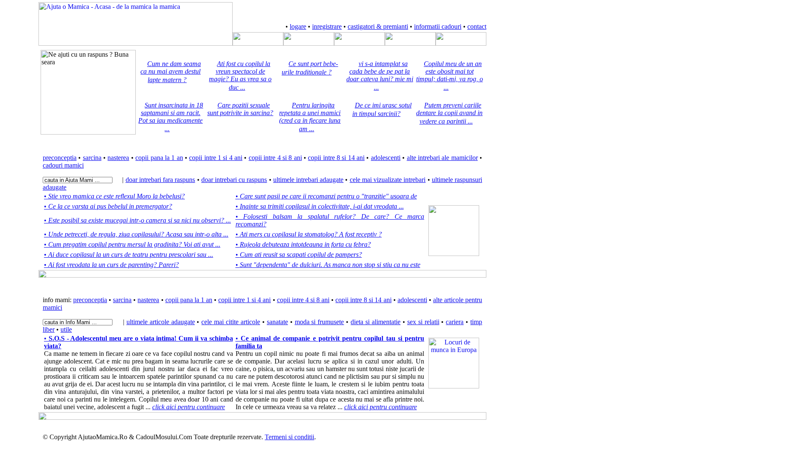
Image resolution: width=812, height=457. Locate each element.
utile (66, 329)
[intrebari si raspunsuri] (308, 43)
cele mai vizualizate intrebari (388, 179)
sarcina (92, 157)
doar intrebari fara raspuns (160, 179)
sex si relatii (423, 321)
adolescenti (386, 157)
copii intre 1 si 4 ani (215, 157)
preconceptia (60, 157)
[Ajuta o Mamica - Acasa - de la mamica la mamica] (135, 43)
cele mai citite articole (230, 321)
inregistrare (327, 26)
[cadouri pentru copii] (410, 43)
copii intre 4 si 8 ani (275, 157)
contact (476, 26)
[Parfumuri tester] (453, 386)
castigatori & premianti (378, 26)
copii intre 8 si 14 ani (336, 157)
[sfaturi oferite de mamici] (359, 43)
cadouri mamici (63, 165)
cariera (455, 321)
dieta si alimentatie (376, 321)
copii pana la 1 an (159, 157)
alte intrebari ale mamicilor (442, 157)
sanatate (277, 321)
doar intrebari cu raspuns (234, 179)
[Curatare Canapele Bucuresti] (453, 253)
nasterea (118, 157)
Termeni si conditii (289, 436)
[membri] (258, 43)
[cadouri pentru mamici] (461, 43)
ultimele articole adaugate (160, 321)
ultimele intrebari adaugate (308, 179)
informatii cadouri (437, 26)
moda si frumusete (319, 321)
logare (298, 26)
